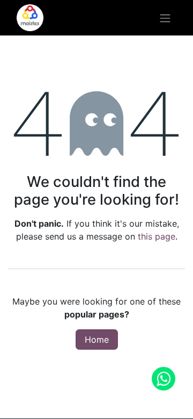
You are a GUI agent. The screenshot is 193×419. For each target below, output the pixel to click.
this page (156, 236)
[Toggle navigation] (165, 18)
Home (97, 339)
